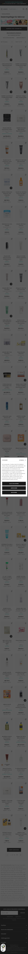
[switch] (3, 950)
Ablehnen (14, 492)
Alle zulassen (14, 483)
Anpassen (14, 488)
